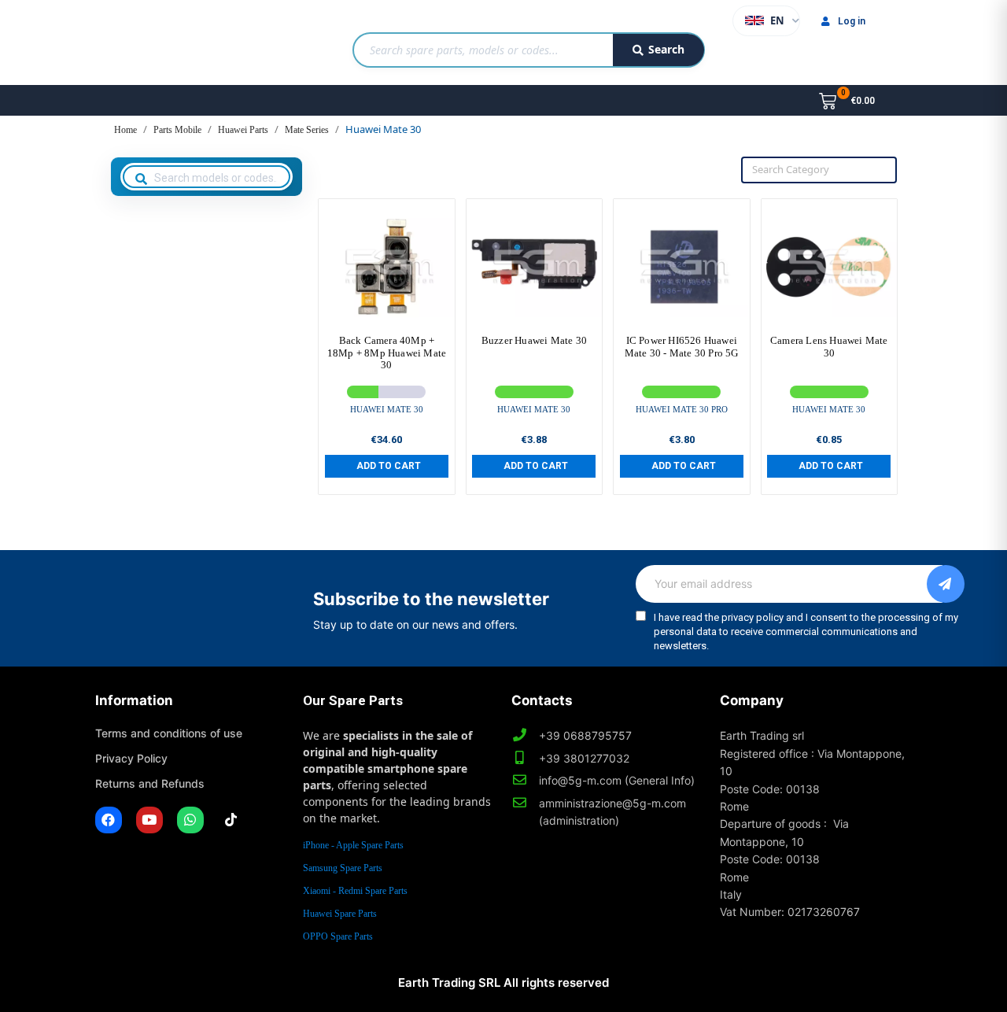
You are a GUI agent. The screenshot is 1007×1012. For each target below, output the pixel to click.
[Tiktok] (231, 820)
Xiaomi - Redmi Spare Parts (355, 890)
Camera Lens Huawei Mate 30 (829, 346)
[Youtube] (149, 820)
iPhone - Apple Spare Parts (353, 845)
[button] (386, 466)
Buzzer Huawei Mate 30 (534, 340)
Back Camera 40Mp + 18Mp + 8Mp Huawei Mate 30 (386, 352)
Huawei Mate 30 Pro (682, 409)
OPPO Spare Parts (338, 936)
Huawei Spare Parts (340, 913)
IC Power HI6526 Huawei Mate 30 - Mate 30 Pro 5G (682, 346)
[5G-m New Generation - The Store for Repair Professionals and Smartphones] (176, 42)
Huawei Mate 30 (386, 409)
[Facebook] (108, 820)
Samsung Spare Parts (342, 867)
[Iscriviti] (946, 584)
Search (666, 49)
